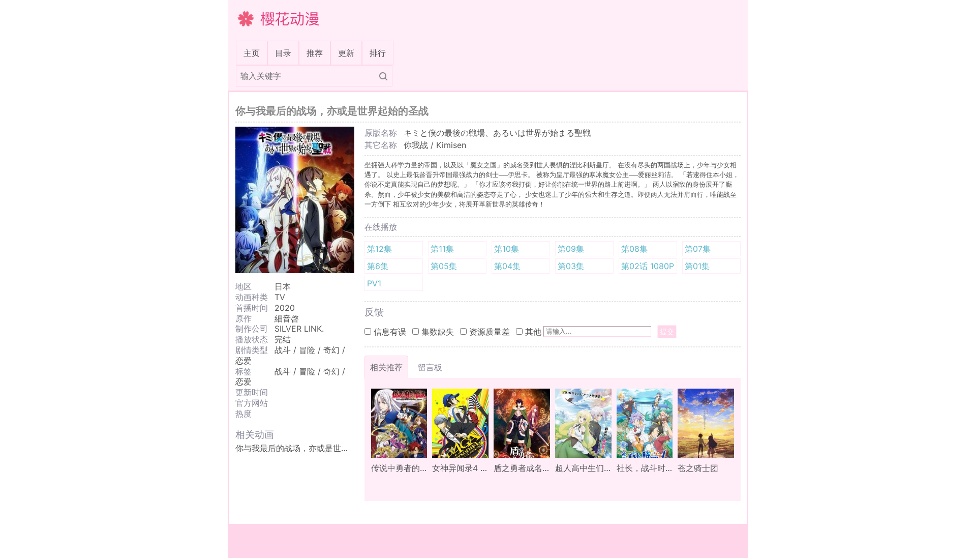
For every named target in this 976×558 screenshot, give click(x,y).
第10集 (506, 249)
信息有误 (390, 332)
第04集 (507, 266)
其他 (533, 332)
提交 (667, 331)
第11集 (442, 249)
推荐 (315, 53)
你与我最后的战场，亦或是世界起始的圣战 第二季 (326, 448)
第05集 (444, 266)
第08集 (634, 249)
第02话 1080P (647, 266)
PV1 (374, 283)
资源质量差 (489, 332)
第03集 (571, 266)
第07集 (698, 249)
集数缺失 (437, 332)
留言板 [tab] (430, 367)
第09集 (571, 249)
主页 (253, 52)
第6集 (377, 266)
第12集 (379, 249)
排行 (378, 53)
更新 (346, 53)
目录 (283, 53)
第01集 (697, 266)
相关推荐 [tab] (386, 367)
